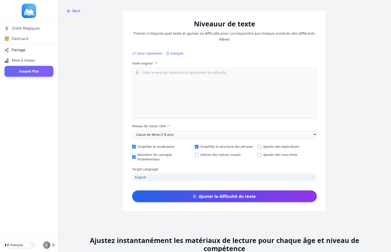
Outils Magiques (26, 28)
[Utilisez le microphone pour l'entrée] (137, 72)
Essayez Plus (29, 71)
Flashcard (20, 38)
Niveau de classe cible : (151, 126)
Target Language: (145, 169)
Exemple (176, 53)
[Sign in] (49, 245)
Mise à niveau (23, 60)
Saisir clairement (149, 53)
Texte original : (144, 63)
